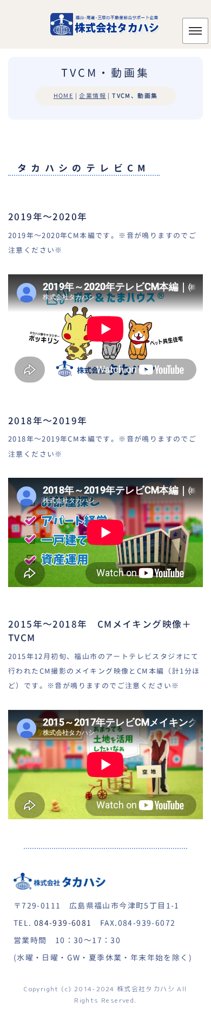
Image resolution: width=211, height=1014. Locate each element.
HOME (64, 95)
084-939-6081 (63, 923)
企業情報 (92, 95)
